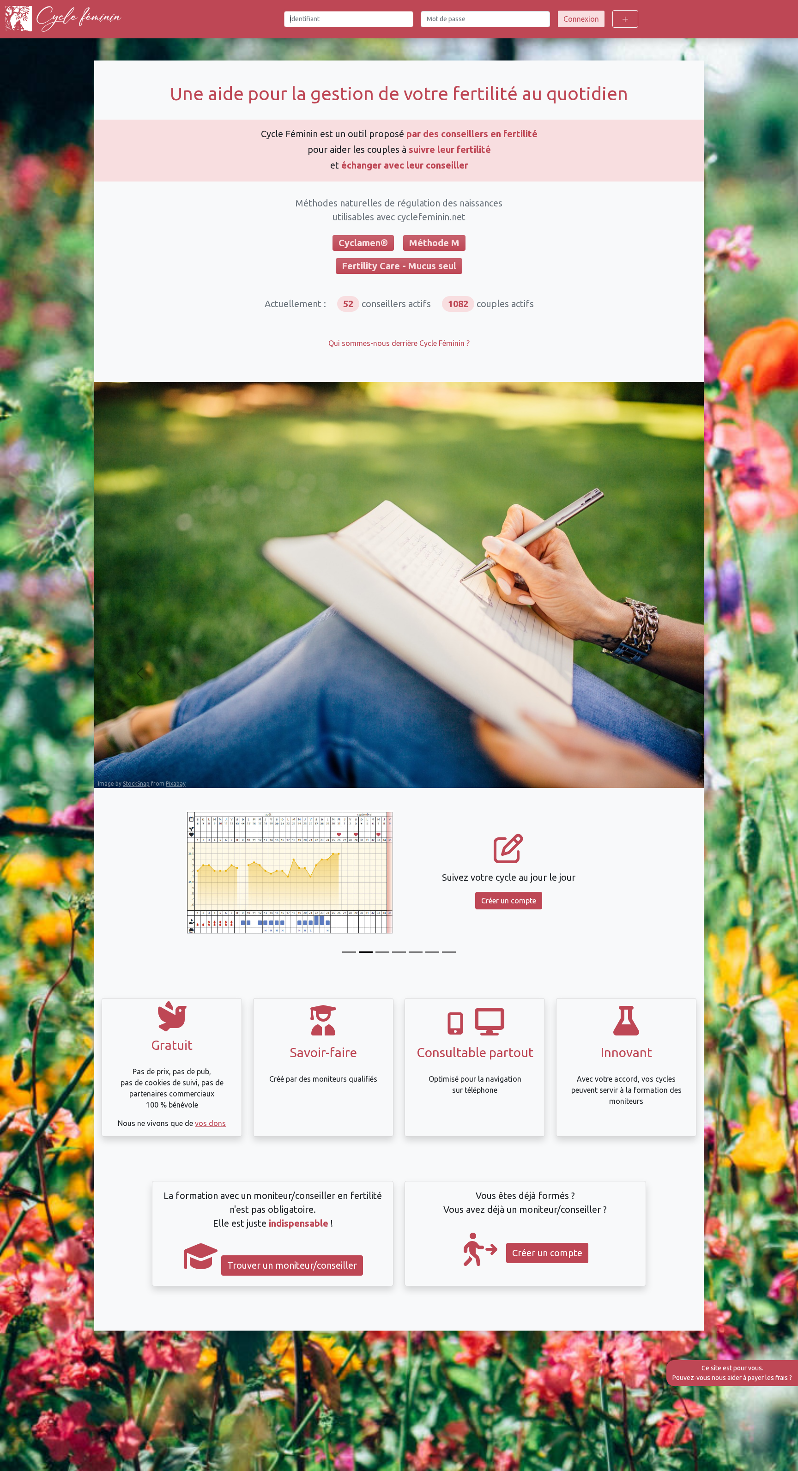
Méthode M (434, 242)
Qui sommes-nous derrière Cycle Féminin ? (399, 343)
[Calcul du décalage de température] (399, 952)
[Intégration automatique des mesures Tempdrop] (432, 952)
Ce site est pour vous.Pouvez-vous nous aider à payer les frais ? (732, 1372)
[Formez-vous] (349, 952)
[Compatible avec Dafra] (449, 952)
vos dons (210, 1123)
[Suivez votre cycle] (366, 952)
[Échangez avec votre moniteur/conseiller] (416, 952)
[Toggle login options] (625, 19)
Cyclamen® (363, 242)
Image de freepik (120, 783)
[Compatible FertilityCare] (382, 952)
